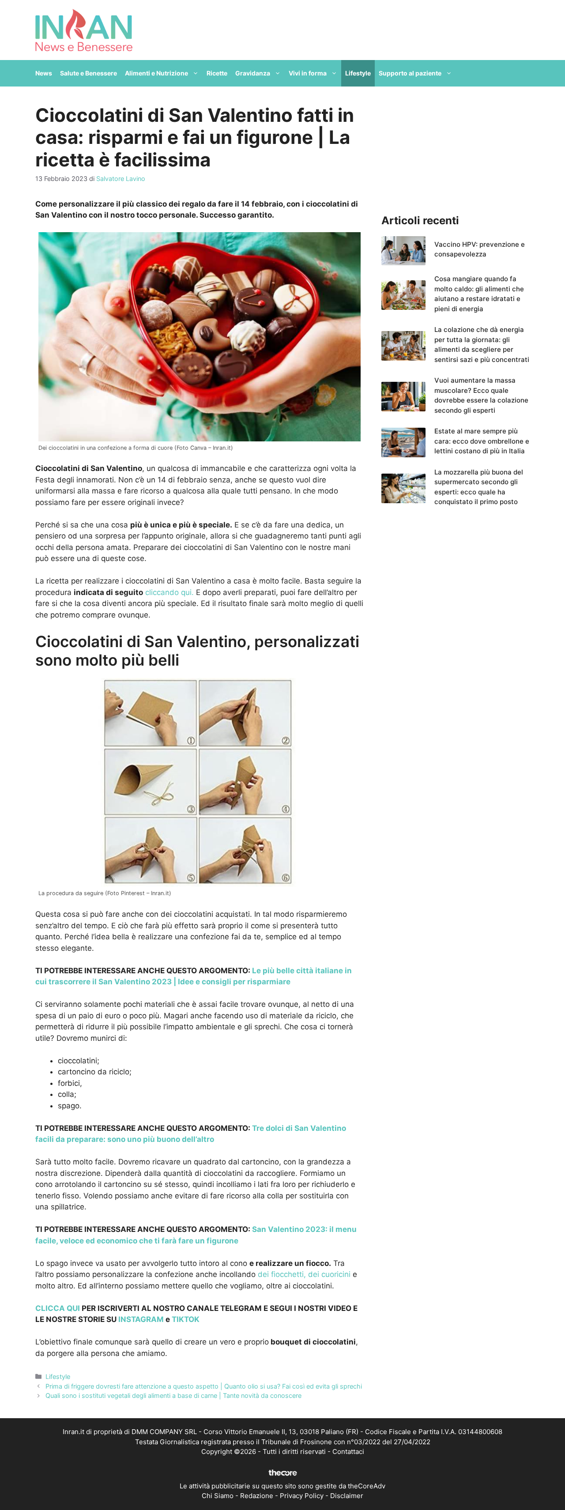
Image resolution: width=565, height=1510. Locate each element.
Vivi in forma (308, 73)
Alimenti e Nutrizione (156, 73)
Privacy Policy (302, 1495)
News (43, 73)
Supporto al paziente (410, 73)
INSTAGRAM (141, 1319)
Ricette (217, 73)
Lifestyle (358, 73)
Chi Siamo (218, 1495)
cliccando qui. (169, 592)
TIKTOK (186, 1319)
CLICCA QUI (57, 1308)
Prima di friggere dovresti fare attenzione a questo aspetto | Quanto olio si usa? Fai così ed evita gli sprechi (203, 1386)
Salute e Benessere (88, 73)
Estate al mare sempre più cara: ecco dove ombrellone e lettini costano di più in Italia (481, 441)
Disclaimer (346, 1495)
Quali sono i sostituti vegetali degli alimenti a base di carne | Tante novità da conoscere (173, 1395)
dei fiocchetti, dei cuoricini (304, 1274)
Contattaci (348, 1451)
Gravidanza (252, 73)
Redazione (256, 1495)
